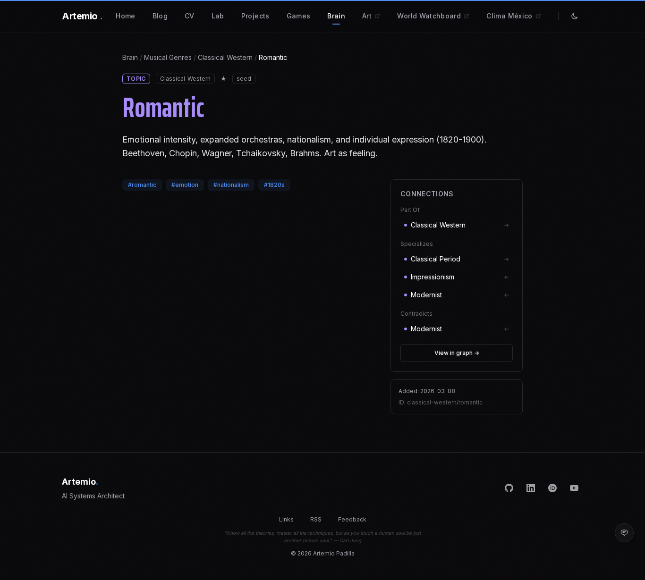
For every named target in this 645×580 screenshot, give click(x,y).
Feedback (352, 519)
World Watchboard (430, 16)
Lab (218, 16)
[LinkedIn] (531, 488)
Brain (336, 16)
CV (190, 16)
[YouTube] (574, 488)
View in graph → (456, 352)
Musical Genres (168, 57)
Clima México (510, 16)
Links (286, 519)
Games (299, 16)
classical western (225, 57)
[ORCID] (552, 488)
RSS (316, 519)
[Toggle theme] (574, 16)
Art (367, 16)
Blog (160, 16)
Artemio (82, 16)
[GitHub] (509, 488)
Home (125, 16)
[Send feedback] (624, 532)
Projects (255, 16)
